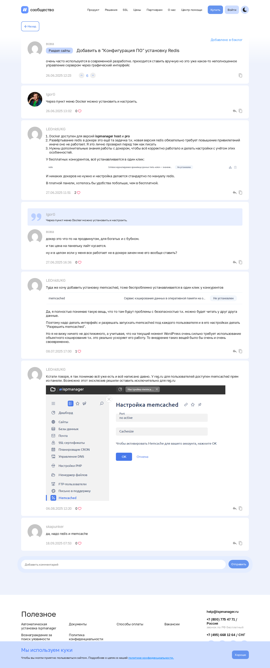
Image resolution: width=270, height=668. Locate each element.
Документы (78, 624)
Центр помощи (191, 10)
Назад (32, 26)
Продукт (93, 10)
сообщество (42, 10)
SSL (125, 10)
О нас (172, 10)
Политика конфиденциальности (86, 637)
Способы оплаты (130, 624)
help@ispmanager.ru (222, 612)
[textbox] (123, 564)
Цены (137, 10)
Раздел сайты (59, 51)
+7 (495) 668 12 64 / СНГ (226, 635)
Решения (111, 10)
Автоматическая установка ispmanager (38, 626)
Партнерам (154, 10)
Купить (215, 10)
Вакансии (171, 624)
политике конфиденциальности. (151, 658)
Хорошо (240, 655)
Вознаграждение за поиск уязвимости (36, 637)
